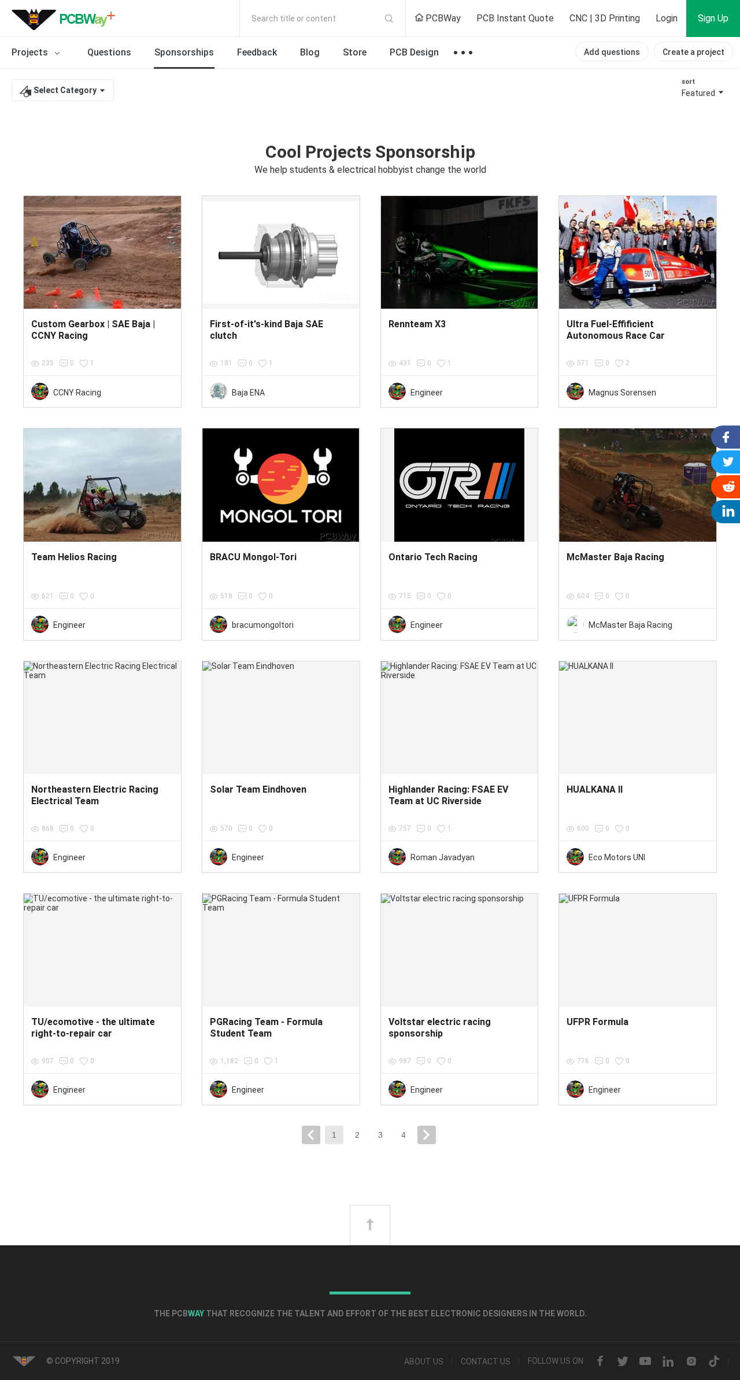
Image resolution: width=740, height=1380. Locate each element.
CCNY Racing (77, 392)
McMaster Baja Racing (630, 625)
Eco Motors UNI (617, 857)
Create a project (693, 52)
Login (667, 18)
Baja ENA (248, 392)
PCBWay (442, 18)
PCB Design (414, 52)
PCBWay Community (66, 18)
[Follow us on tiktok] (714, 1361)
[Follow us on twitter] (622, 1361)
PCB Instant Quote (515, 18)
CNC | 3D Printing (604, 18)
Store (355, 52)
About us (423, 1361)
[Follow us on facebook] (600, 1361)
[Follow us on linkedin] (668, 1361)
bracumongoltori (263, 625)
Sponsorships (184, 52)
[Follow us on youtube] (645, 1361)
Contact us (485, 1361)
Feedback (257, 52)
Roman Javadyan (442, 857)
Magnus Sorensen (622, 392)
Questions (109, 52)
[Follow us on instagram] (691, 1361)
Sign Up (713, 18)
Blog (310, 52)
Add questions (612, 52)
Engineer (426, 392)
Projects (31, 52)
